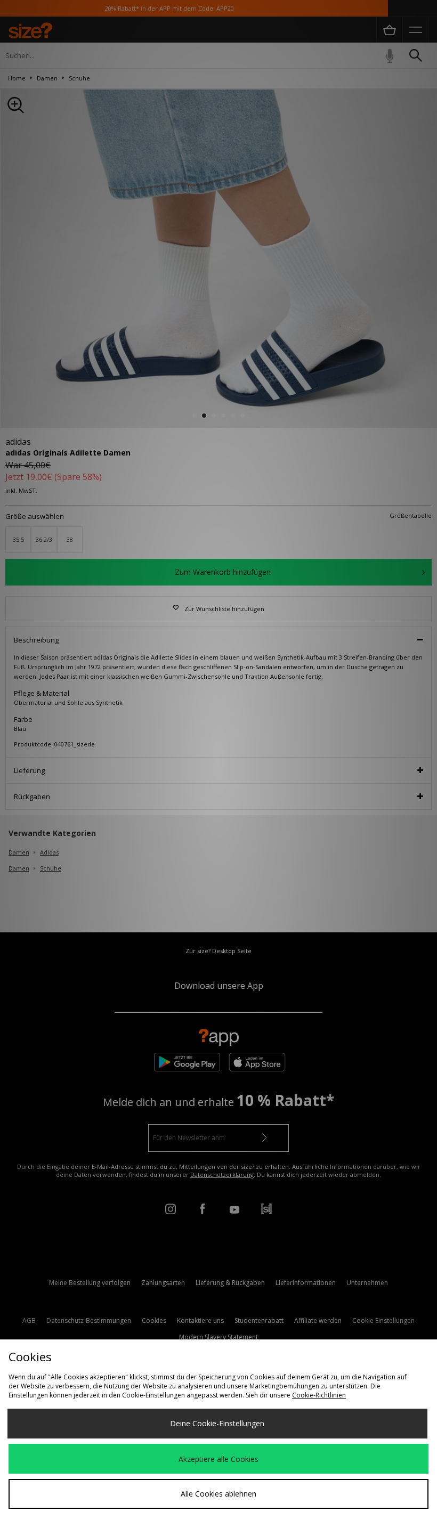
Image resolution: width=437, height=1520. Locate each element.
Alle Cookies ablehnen (218, 1494)
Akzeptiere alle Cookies (218, 1459)
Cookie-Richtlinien (319, 1395)
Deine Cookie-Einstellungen (217, 1423)
